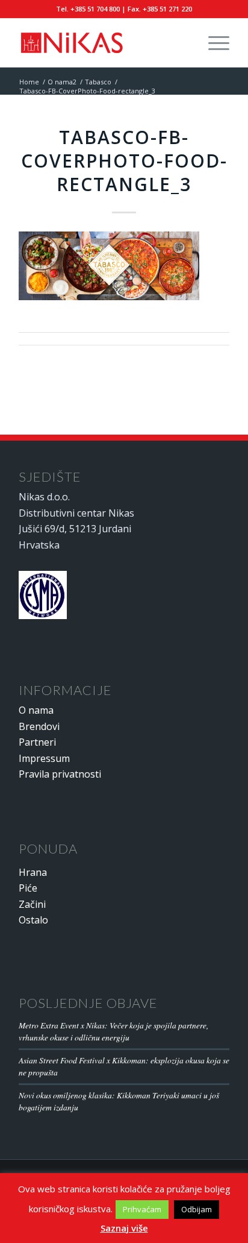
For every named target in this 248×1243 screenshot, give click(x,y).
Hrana (33, 872)
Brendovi (39, 726)
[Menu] (212, 43)
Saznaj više (124, 1228)
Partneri (37, 742)
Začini (32, 904)
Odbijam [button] (196, 1209)
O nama (36, 710)
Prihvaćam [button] (142, 1209)
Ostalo (33, 920)
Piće (28, 888)
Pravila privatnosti (60, 774)
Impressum (44, 758)
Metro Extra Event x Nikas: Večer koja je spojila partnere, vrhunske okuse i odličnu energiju (113, 1031)
